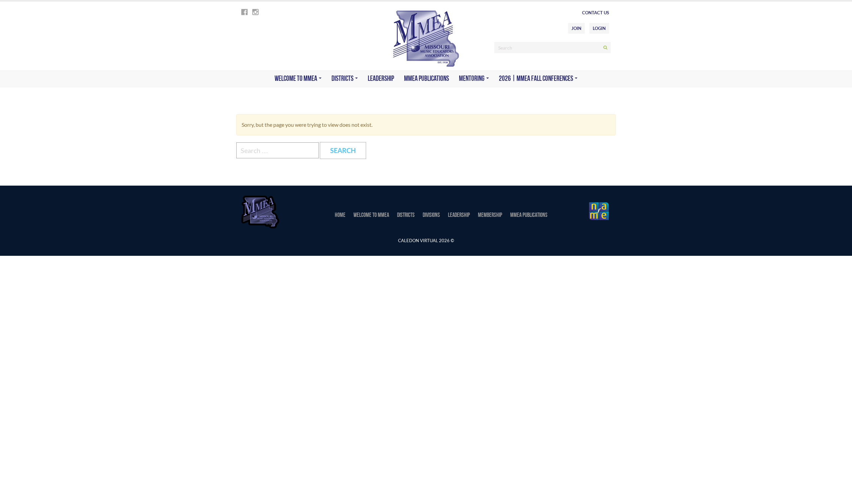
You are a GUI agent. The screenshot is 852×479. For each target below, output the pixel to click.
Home (340, 216)
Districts (342, 79)
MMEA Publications (426, 79)
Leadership (381, 79)
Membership (490, 216)
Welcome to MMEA (296, 79)
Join (576, 28)
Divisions (431, 216)
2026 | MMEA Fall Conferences (536, 79)
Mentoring (472, 79)
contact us (595, 12)
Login (599, 28)
